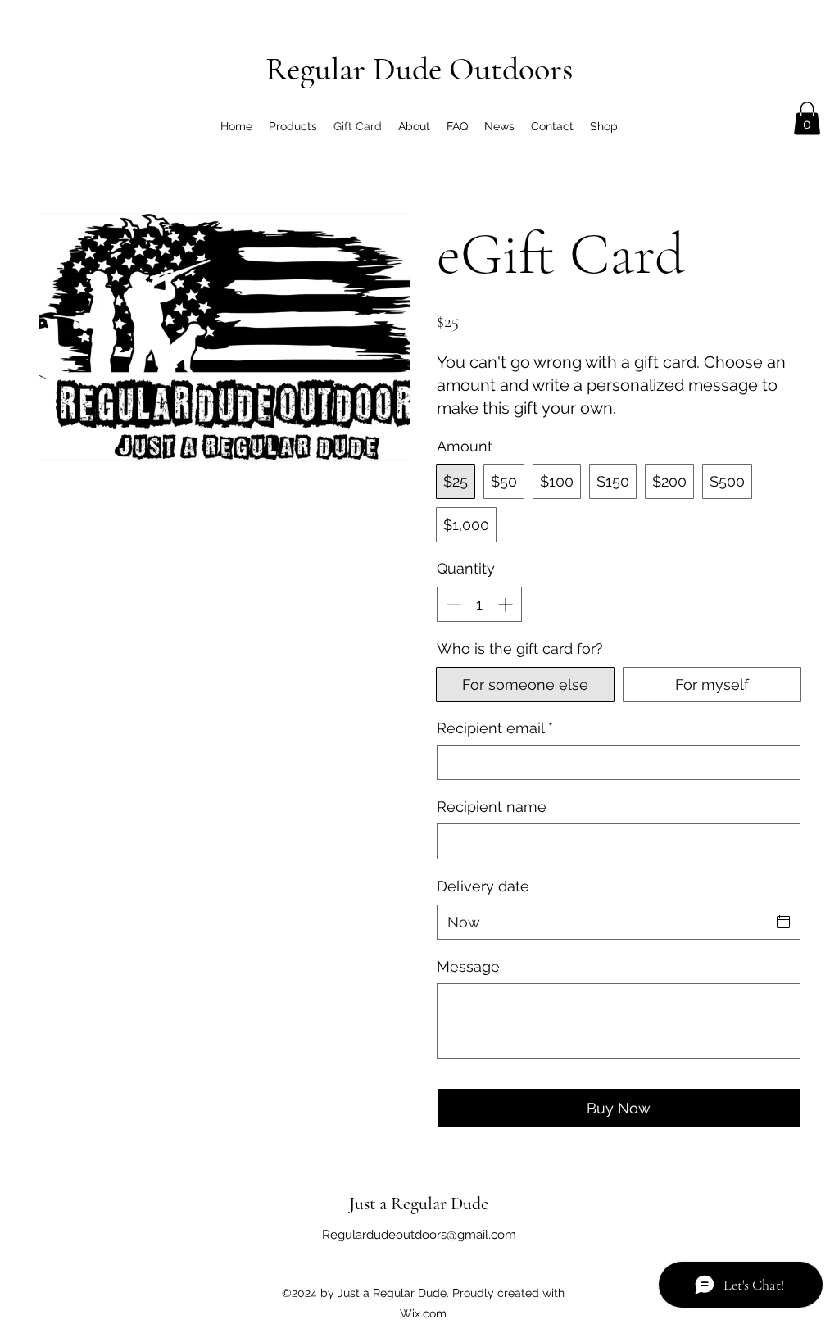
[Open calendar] (783, 922)
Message (468, 966)
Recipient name (491, 806)
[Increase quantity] (506, 604)
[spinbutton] (479, 604)
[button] (807, 118)
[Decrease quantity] (452, 604)
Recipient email (495, 728)
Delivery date (483, 886)
